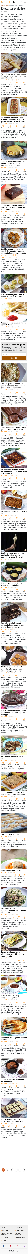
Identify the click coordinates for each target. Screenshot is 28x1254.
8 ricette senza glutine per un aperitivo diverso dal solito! (12, 296)
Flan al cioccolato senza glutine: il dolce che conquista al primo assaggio (13, 713)
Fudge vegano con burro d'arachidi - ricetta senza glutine (13, 1120)
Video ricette (6, 1230)
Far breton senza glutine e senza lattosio (14, 1039)
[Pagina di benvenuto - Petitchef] (2, 5)
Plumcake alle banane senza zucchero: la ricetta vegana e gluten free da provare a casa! (13, 120)
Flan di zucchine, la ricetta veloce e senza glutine (11, 584)
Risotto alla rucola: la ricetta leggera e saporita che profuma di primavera (13, 910)
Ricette (4, 1227)
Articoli (4, 1240)
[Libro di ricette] (14, 2)
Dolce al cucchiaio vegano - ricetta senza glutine (12, 997)
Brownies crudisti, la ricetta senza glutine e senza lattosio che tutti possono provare (12, 625)
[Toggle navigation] (25, 2)
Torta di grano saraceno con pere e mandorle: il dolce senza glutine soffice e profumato (13, 386)
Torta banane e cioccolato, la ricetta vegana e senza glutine (13, 793)
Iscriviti (14, 358)
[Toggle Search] (21, 2)
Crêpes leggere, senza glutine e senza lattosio (13, 324)
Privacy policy (20, 1230)
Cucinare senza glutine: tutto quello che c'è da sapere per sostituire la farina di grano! (12, 555)
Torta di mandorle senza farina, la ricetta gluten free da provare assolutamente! (13, 76)
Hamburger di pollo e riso (11, 870)
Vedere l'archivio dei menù (6, 1233)
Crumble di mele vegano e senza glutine (14, 512)
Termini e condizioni (18, 1233)
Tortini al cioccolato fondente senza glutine (12, 1080)
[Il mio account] (17, 2)
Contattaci (19, 1227)
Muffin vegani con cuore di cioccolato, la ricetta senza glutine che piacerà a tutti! (11, 669)
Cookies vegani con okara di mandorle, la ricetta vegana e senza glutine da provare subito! (13, 251)
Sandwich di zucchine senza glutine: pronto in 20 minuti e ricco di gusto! (12, 954)
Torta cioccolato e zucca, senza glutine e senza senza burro (13, 429)
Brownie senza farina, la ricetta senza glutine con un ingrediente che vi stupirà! (14, 471)
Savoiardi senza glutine (10, 834)
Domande (5, 1237)
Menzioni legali (20, 1237)
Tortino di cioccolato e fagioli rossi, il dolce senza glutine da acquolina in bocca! (13, 207)
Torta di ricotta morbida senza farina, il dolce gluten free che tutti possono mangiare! (13, 163)
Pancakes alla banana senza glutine (12, 757)
